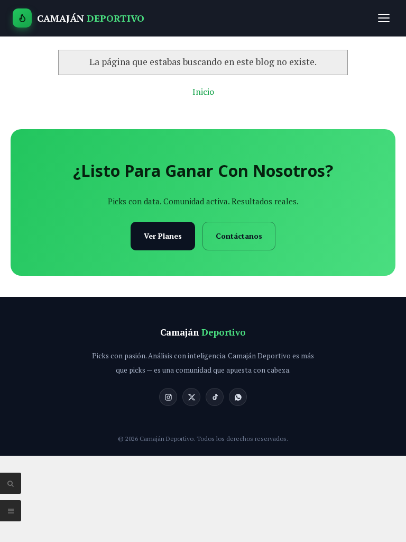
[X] (191, 397)
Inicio (203, 91)
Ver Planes (163, 236)
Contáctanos (239, 236)
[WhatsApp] (238, 397)
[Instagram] (168, 397)
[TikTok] (215, 397)
